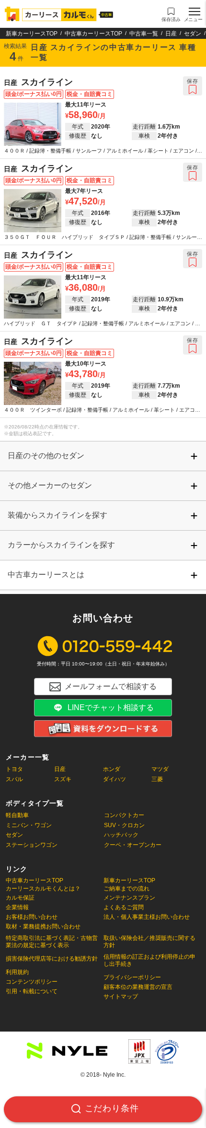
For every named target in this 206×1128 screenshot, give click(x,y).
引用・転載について (31, 991)
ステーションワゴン (31, 845)
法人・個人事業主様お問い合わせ (146, 917)
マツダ (160, 769)
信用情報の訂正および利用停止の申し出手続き (149, 960)
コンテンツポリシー (31, 981)
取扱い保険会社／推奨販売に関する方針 (149, 942)
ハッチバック (121, 834)
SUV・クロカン (124, 825)
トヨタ (14, 769)
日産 (171, 33)
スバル (14, 779)
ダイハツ (114, 779)
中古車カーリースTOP (93, 33)
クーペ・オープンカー (132, 845)
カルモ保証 (20, 897)
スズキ (62, 779)
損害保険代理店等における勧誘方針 (52, 958)
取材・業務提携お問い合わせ (43, 926)
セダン (192, 33)
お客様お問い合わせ (31, 917)
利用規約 (17, 972)
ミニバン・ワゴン (29, 825)
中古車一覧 (143, 33)
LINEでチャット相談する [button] (111, 707)
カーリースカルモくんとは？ (43, 889)
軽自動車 (17, 815)
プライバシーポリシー (132, 977)
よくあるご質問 (123, 907)
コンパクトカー (124, 815)
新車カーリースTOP (31, 33)
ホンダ (111, 769)
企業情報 (17, 907)
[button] (171, 15)
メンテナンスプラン (129, 897)
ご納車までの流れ (126, 889)
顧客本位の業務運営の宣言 (137, 987)
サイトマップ (120, 996)
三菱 (157, 779)
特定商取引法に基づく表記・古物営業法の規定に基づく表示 (52, 942)
